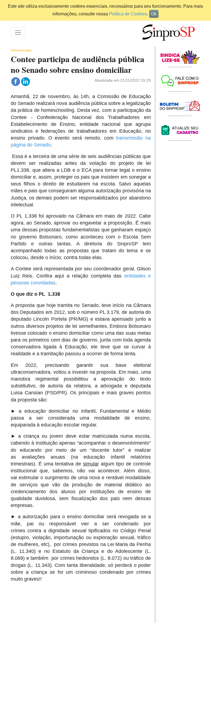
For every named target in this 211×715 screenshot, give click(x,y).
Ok (154, 14)
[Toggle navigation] (18, 32)
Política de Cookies (128, 14)
